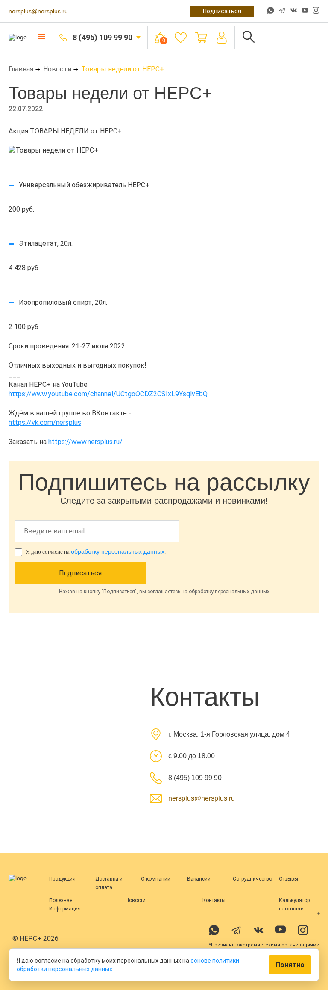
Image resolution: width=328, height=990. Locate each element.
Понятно (290, 965)
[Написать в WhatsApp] (270, 11)
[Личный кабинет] (222, 38)
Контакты (214, 900)
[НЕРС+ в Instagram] (316, 11)
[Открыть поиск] (248, 37)
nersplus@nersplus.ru (38, 11)
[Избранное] (181, 37)
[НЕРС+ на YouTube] (305, 12)
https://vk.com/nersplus (45, 422)
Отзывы (288, 879)
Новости (57, 69)
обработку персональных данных (117, 551)
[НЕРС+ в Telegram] (282, 11)
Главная (21, 69)
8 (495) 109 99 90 (102, 37)
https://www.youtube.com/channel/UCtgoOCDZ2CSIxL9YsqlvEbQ (108, 394)
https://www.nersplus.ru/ (85, 442)
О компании (155, 879)
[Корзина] (201, 37)
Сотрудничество (252, 879)
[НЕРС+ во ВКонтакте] (293, 11)
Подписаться (222, 11)
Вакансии (199, 879)
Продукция (62, 879)
